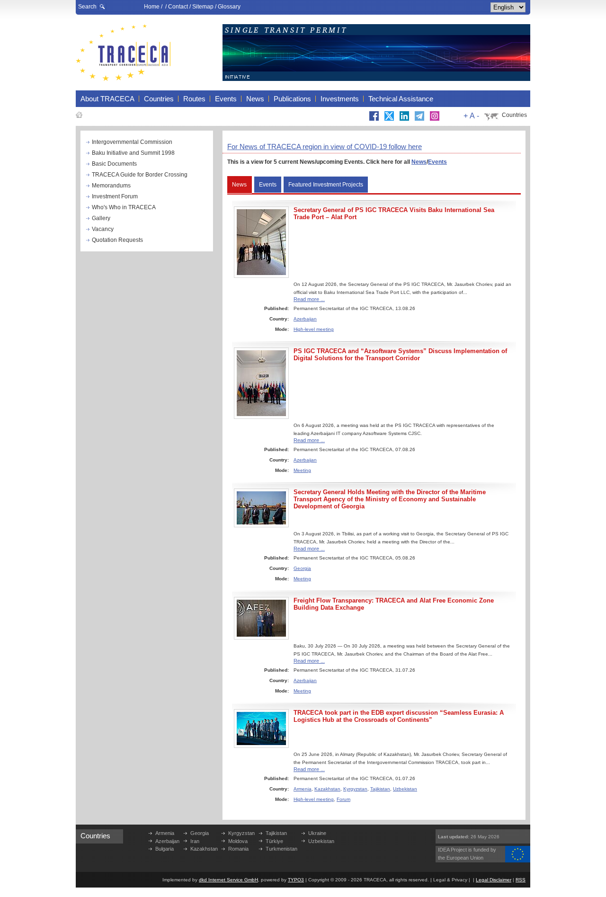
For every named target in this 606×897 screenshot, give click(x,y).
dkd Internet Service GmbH (228, 879)
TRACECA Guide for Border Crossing (139, 174)
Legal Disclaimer (493, 879)
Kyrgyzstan (355, 788)
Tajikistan (380, 788)
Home (152, 6)
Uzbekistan (405, 788)
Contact (178, 6)
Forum (343, 799)
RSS (521, 879)
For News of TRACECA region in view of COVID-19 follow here (324, 146)
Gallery (101, 218)
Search (87, 6)
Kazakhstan (327, 788)
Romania (238, 849)
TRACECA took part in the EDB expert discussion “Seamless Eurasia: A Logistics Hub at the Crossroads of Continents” (399, 716)
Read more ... (309, 299)
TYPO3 (296, 879)
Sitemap (203, 6)
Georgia (302, 568)
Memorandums (111, 185)
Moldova (238, 841)
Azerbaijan (305, 318)
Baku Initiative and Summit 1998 (133, 153)
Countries (514, 115)
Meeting (302, 470)
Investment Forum (115, 196)
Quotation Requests (117, 240)
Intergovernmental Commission (132, 142)
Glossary (229, 6)
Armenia (303, 788)
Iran (194, 841)
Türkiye (274, 841)
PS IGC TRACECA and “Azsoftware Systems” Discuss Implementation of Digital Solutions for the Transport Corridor (400, 354)
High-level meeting (314, 329)
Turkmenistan (281, 849)
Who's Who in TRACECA (124, 207)
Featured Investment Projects (325, 184)
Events (437, 162)
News (419, 162)
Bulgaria (164, 849)
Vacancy (103, 229)
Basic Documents (114, 163)
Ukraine (317, 833)
